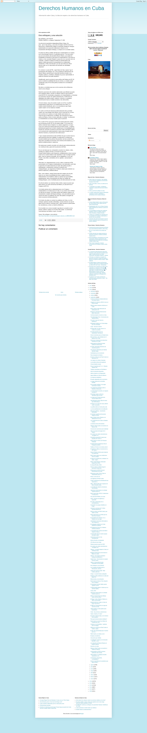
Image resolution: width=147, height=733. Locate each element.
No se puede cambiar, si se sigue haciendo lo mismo (98, 385)
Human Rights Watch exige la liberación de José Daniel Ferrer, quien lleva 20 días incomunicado (98, 203)
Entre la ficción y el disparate (97, 540)
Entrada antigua (78, 292)
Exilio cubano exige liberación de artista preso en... (98, 309)
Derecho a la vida (95, 646)
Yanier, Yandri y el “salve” (96, 613)
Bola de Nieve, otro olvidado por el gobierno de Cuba (99, 337)
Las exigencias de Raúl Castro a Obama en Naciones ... (98, 388)
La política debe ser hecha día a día (99, 407)
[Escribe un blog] (50, 220)
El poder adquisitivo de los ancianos (99, 379)
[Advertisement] (70, 25)
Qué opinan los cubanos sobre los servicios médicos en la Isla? (90, 700)
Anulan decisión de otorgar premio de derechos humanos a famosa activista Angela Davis (98, 234)
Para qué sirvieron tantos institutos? (99, 619)
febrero (92, 676)
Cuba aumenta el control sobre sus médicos (86, 707)
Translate (99, 43)
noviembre (93, 293)
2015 (90, 289)
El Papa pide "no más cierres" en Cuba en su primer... (98, 329)
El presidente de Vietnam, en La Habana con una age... (98, 518)
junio (92, 668)
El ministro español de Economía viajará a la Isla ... (98, 415)
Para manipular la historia (96, 355)
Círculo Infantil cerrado (96, 364)
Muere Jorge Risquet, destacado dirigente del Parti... (98, 462)
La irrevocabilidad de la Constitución (99, 409)
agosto (92, 664)
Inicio (62, 292)
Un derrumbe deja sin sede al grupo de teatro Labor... (99, 534)
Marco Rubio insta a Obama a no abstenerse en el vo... (98, 418)
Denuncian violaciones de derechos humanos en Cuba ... (99, 341)
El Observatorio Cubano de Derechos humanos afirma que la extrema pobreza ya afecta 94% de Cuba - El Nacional (98, 264)
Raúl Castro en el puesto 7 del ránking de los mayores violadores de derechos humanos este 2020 (98, 181)
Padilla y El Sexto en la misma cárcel (99, 447)
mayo (92, 670)
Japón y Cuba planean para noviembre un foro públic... (97, 563)
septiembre (93, 297)
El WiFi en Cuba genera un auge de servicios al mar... (99, 606)
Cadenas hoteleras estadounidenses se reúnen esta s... (99, 299)
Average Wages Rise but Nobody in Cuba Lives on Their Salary (54, 700)
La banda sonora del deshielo (97, 423)
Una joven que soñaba (96, 638)
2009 (90, 691)
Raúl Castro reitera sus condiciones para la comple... (99, 456)
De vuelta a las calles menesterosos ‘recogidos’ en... (99, 435)
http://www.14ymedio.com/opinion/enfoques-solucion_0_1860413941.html (57, 216)
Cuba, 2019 (93, 590)
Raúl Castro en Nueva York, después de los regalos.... (99, 581)
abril (92, 672)
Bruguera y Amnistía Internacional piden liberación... (98, 312)
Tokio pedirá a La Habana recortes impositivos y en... (99, 655)
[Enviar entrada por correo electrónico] (45, 220)
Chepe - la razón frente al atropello (99, 574)
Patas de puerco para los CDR (98, 544)
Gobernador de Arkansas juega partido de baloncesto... (98, 344)
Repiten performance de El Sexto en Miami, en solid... (99, 553)
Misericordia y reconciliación (97, 579)
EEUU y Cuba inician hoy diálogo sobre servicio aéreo (98, 596)
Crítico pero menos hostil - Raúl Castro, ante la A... (98, 571)
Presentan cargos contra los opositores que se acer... (97, 395)
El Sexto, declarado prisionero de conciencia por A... (98, 347)
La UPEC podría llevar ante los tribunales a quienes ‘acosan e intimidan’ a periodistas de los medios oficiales (98, 193)
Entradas (92, 140)
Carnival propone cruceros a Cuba (99, 315)
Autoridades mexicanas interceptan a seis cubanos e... (99, 521)
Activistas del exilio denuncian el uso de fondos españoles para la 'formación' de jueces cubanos (98, 220)
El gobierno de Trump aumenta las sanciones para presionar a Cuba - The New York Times (98, 278)
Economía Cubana (94, 157)
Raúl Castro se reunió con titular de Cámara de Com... (99, 622)
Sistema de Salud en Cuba (96, 166)
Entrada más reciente (44, 292)
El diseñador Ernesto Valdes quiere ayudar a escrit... (99, 585)
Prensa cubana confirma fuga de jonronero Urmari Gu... (98, 467)
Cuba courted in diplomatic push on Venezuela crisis (52, 703)
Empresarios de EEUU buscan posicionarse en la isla (98, 471)
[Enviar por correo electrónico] (48, 220)
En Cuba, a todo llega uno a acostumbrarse (97, 502)
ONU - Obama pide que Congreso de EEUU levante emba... (99, 484)
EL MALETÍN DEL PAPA (96, 465)
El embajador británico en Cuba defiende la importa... (98, 525)
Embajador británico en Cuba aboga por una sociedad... (99, 324)
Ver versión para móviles (60, 295)
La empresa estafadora (96, 377)
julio (92, 666)
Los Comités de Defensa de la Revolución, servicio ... (97, 568)
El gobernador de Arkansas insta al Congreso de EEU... (99, 444)
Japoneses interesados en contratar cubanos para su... (99, 491)
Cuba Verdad (93, 147)
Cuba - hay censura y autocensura (98, 612)
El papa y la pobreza (95, 635)
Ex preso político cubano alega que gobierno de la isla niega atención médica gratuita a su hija (90, 702)
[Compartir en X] (51, 220)
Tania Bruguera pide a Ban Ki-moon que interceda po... (99, 401)
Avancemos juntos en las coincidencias (96, 537)
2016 (90, 287)
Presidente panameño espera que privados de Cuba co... (98, 438)
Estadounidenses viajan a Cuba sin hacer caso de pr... (99, 603)
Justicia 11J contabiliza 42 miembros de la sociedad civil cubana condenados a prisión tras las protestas (98, 216)
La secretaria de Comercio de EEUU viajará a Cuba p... (99, 531)
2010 (90, 689)
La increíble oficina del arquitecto (98, 362)
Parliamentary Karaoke (45, 705)
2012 (90, 685)
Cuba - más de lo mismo (96, 326)
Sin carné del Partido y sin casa (98, 496)
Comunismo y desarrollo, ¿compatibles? (96, 658)
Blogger (82, 713)
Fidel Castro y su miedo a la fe (97, 634)
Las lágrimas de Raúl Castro (97, 478)
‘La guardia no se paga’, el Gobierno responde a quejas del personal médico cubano (98, 188)
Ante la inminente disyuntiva (97, 371)
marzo (92, 674)
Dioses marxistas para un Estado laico (99, 335)
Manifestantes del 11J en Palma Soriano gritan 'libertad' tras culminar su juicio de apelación (98, 207)
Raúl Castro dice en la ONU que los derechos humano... (99, 515)
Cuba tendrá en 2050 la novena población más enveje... (98, 652)
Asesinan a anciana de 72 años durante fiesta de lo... (98, 509)
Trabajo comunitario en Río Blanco (99, 369)
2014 (90, 681)
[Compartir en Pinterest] (54, 220)
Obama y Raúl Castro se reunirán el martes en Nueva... (99, 649)
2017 (90, 285)
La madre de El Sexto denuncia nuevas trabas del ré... (98, 398)
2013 (90, 683)
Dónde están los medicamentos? (83, 709)
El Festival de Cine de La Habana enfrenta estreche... (98, 528)
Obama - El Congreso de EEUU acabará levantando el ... (98, 556)
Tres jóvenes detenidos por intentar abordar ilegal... (99, 350)
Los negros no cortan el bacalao (98, 360)
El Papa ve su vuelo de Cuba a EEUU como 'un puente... (99, 404)
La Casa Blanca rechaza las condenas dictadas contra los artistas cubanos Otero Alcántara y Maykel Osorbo (98, 212)
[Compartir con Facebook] (53, 220)
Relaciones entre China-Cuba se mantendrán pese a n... (98, 474)
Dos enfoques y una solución (97, 565)
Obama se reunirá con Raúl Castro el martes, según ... (99, 628)
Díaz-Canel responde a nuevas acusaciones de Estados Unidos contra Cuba (98, 244)
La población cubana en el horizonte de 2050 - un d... (99, 640)
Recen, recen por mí (95, 476)
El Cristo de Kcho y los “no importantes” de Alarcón (97, 332)
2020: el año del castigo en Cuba (97, 190)
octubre (92, 295)
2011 (90, 687)
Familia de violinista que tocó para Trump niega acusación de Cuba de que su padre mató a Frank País (55, 708)
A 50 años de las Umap (96, 542)
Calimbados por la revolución (97, 353)
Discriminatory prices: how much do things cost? (51, 702)
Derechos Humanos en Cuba (71, 8)
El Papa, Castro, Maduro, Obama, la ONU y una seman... (99, 600)
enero (92, 678)
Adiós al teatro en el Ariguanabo (98, 373)
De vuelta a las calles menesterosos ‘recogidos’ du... (99, 547)
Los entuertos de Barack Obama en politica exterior (99, 644)
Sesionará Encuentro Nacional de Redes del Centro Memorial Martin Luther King (98, 228)
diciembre (93, 291)
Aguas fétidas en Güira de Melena (98, 375)
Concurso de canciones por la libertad (99, 429)
